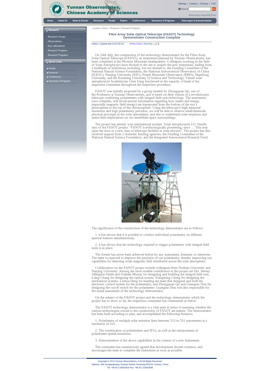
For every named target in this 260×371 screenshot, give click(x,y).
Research (98, 20)
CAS (213, 3)
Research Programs (58, 55)
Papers (123, 20)
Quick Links (55, 61)
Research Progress (57, 50)
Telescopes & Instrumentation (196, 20)
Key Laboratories (56, 46)
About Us (62, 20)
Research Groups (57, 36)
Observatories (55, 41)
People (111, 20)
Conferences (138, 20)
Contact (193, 3)
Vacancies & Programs (163, 20)
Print (133, 44)
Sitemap (182, 3)
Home (50, 20)
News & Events (80, 20)
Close (139, 44)
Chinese (204, 3)
